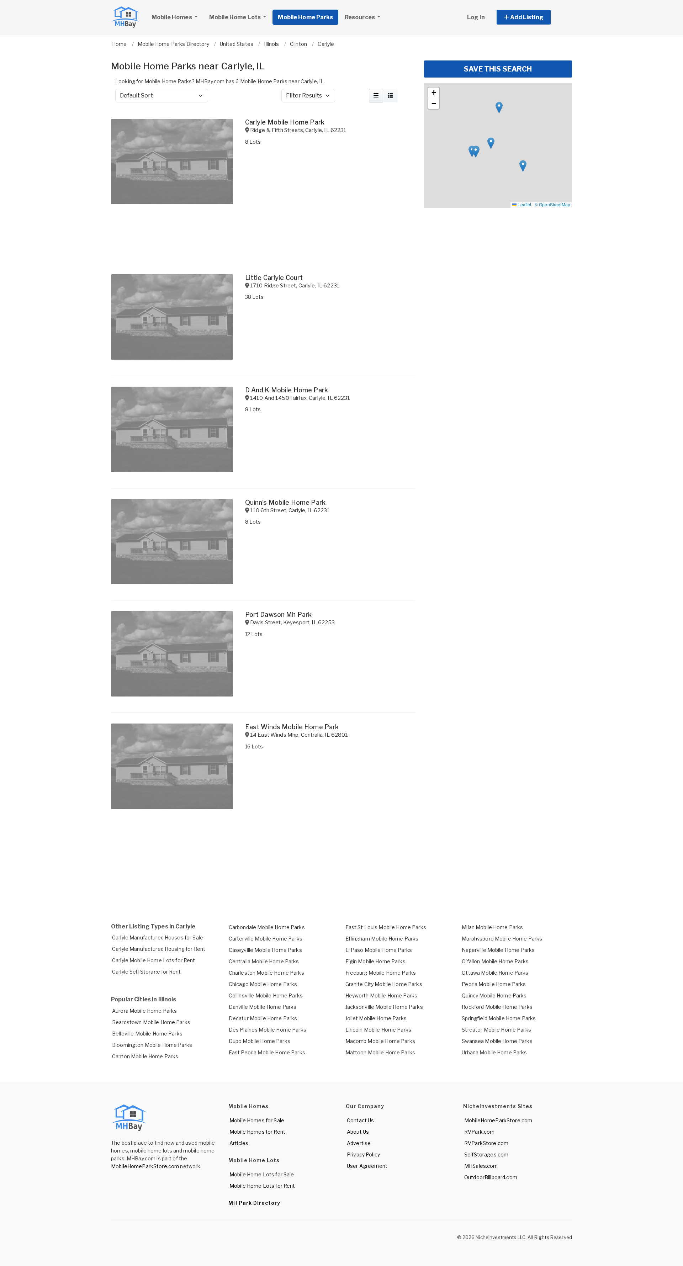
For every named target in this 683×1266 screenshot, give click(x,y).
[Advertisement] (263, 887)
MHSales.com (481, 1166)
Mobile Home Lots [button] (235, 17)
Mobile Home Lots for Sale (261, 1174)
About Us (358, 1132)
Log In (476, 17)
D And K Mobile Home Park (286, 390)
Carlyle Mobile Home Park (284, 122)
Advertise (359, 1143)
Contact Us (360, 1120)
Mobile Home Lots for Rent (262, 1186)
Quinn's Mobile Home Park (285, 502)
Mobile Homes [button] (172, 17)
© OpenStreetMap (552, 204)
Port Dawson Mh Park (278, 614)
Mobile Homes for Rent (257, 1132)
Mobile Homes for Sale (256, 1120)
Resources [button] (360, 17)
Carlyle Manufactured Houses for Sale (157, 937)
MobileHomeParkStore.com (145, 1166)
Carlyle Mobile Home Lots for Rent (153, 960)
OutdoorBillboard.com (490, 1177)
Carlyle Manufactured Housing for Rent (158, 949)
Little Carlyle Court (274, 277)
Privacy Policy (363, 1154)
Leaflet (524, 204)
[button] (531, 17)
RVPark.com (479, 1132)
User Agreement (367, 1166)
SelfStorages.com (486, 1154)
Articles (238, 1143)
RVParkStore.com (486, 1143)
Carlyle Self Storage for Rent (146, 972)
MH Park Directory (254, 1203)
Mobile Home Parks (305, 17)
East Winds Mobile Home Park (292, 727)
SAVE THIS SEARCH (498, 69)
